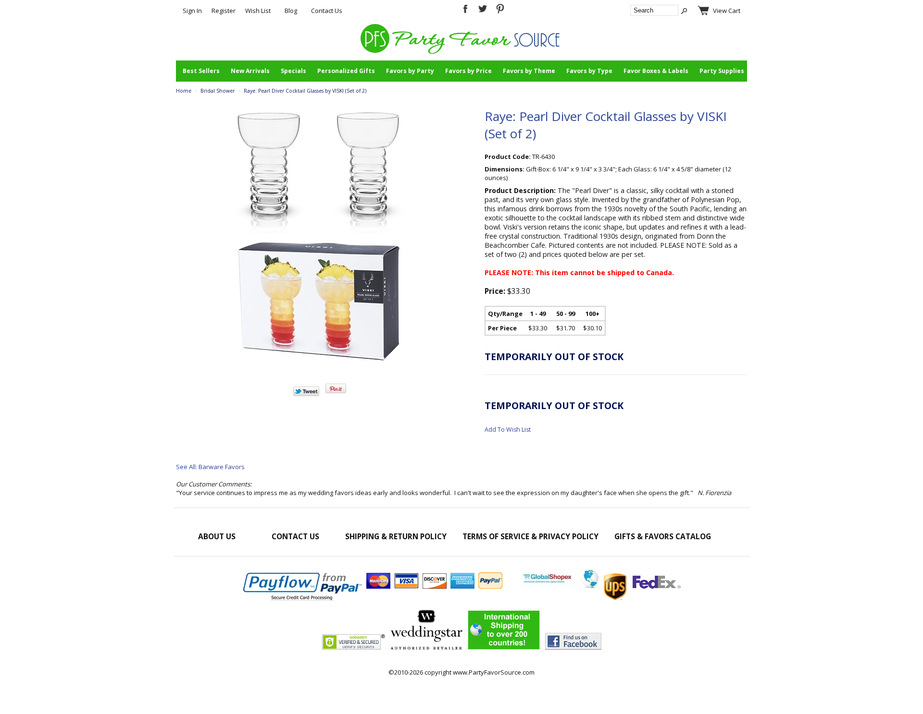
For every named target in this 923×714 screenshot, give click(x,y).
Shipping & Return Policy (396, 536)
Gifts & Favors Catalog (662, 536)
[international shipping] (601, 586)
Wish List (258, 10)
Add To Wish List (508, 429)
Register (224, 10)
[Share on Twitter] (306, 393)
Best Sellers (201, 71)
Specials (293, 71)
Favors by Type (589, 71)
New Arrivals (250, 71)
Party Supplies (721, 71)
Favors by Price (468, 71)
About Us (217, 536)
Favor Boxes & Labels (656, 71)
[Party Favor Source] (462, 51)
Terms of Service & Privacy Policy (530, 536)
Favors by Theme (529, 71)
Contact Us (326, 10)
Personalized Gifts (346, 71)
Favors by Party (410, 71)
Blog (291, 10)
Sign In (192, 10)
